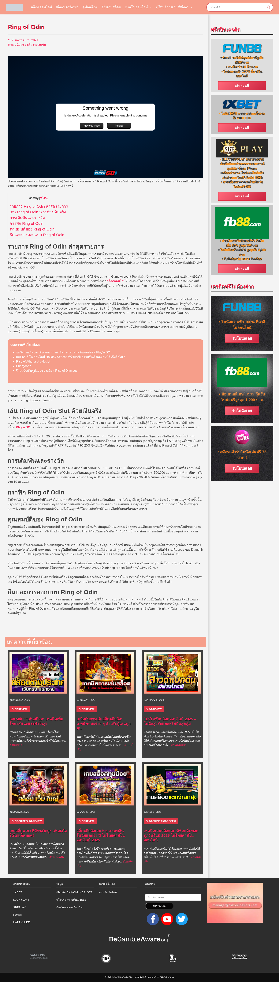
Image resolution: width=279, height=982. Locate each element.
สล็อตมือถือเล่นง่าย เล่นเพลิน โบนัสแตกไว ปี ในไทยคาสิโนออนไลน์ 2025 (100, 835)
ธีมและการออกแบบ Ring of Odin (37, 235)
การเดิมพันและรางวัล (27, 218)
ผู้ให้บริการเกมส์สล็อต (172, 7)
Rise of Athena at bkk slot (33, 361)
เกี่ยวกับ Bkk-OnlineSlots (74, 892)
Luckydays (21, 899)
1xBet (17, 892)
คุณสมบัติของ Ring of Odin (32, 229)
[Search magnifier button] (268, 7)
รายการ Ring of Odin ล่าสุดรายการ (39, 206)
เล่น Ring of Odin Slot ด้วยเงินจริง (38, 212)
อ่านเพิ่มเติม (16, 745)
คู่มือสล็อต (90, 7)
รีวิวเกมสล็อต (111, 7)
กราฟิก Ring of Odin (26, 223)
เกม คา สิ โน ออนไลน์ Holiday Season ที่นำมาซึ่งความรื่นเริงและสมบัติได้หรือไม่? (70, 357)
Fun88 (17, 914)
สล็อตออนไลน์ (41, 7)
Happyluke (21, 922)
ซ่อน (44, 198)
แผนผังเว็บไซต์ (108, 892)
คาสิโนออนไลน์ (136, 7)
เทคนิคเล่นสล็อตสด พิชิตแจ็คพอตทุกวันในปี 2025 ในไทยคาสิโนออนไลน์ (171, 835)
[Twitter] (181, 918)
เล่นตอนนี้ (242, 85)
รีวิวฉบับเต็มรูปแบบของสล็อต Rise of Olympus (46, 370)
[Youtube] (166, 918)
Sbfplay (19, 907)
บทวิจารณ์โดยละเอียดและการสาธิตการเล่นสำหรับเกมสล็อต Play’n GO (63, 352)
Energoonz (23, 366)
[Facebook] (152, 918)
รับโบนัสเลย (242, 338)
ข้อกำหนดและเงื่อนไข (69, 907)
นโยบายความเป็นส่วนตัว (71, 899)
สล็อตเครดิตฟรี (67, 7)
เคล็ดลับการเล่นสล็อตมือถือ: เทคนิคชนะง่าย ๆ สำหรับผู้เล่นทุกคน (103, 723)
